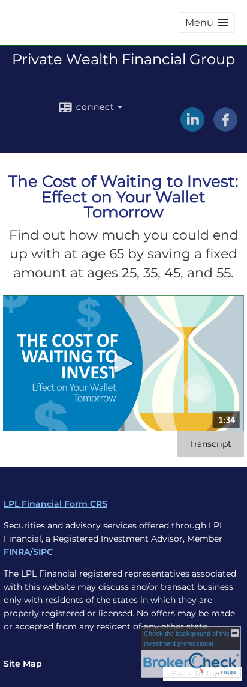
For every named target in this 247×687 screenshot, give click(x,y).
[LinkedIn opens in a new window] (192, 127)
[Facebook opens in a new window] (225, 127)
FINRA (17, 551)
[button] (207, 22)
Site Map (23, 663)
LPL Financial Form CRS (55, 503)
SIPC (43, 551)
